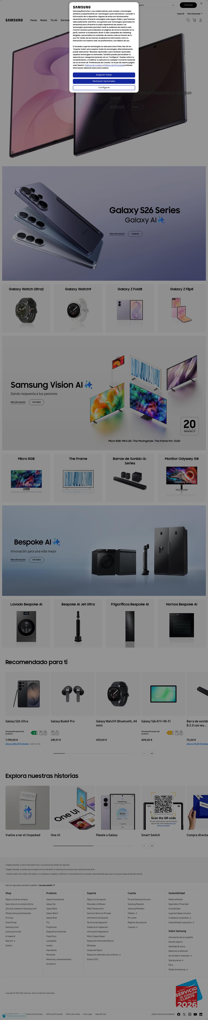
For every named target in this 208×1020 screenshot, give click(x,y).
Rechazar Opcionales (104, 81)
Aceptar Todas (104, 75)
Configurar (104, 88)
